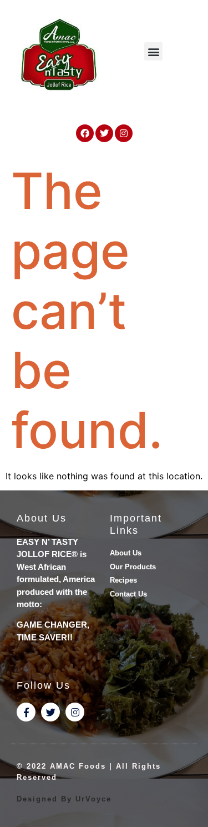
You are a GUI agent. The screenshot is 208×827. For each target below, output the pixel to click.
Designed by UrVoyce (64, 799)
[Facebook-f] (26, 712)
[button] (153, 51)
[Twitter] (104, 133)
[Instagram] (124, 133)
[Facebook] (85, 133)
